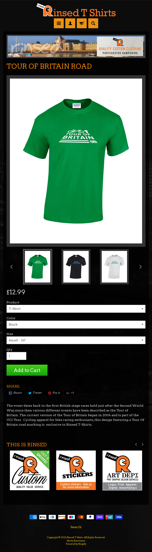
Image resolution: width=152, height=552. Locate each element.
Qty (9, 349)
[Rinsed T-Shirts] (76, 14)
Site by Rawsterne (76, 540)
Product (13, 302)
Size (10, 334)
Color (11, 318)
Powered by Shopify (76, 544)
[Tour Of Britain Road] (37, 266)
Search (76, 527)
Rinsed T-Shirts (75, 537)
